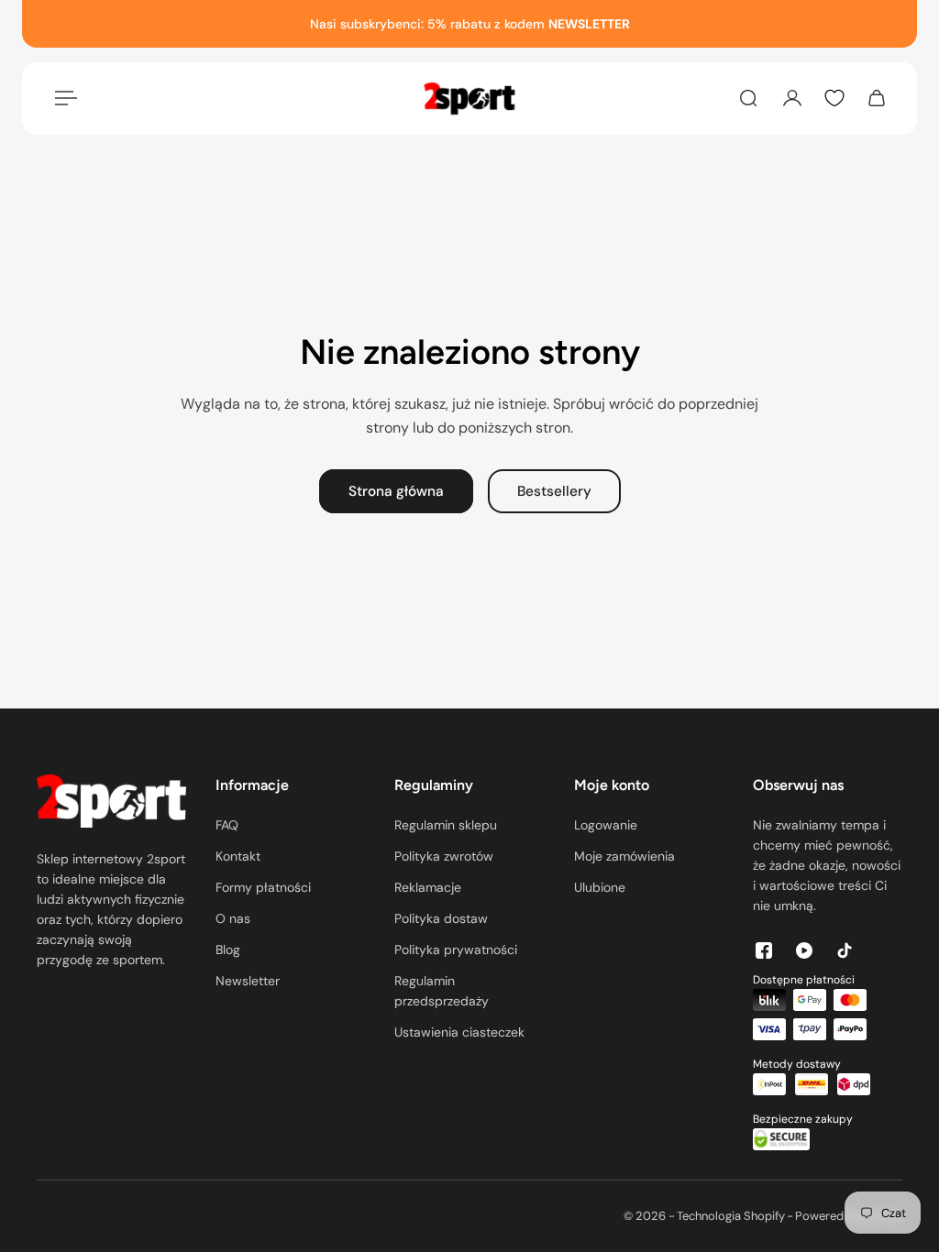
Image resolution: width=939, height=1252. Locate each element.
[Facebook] (764, 950)
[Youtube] (804, 950)
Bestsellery (554, 491)
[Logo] (469, 98)
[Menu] (62, 98)
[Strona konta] (792, 98)
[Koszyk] (877, 98)
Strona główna (396, 491)
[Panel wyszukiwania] (748, 98)
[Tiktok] (844, 950)
